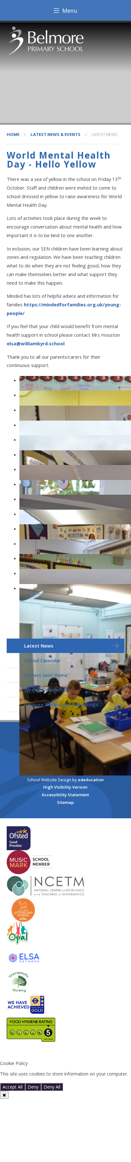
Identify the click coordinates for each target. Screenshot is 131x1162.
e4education (91, 780)
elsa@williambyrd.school (36, 343)
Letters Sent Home (46, 675)
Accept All (13, 1087)
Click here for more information (32, 1080)
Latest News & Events (55, 134)
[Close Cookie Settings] (4, 1095)
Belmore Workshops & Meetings (61, 704)
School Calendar (42, 660)
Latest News (105, 134)
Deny (33, 1087)
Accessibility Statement (65, 795)
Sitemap (65, 802)
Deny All (52, 1087)
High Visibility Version (65, 787)
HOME (13, 134)
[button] (65, 1053)
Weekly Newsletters (47, 689)
